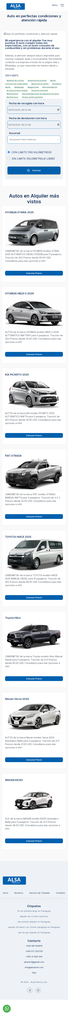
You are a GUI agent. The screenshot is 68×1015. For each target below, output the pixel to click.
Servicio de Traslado (39, 893)
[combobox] (34, 140)
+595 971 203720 (34, 951)
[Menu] (64, 6)
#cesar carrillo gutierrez (32, 97)
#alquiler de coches (15, 81)
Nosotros (18, 893)
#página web (33, 87)
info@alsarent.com (34, 967)
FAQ (34, 972)
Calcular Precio (34, 273)
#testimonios (12, 94)
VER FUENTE (12, 75)
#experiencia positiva (37, 81)
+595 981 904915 (34, 945)
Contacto (60, 893)
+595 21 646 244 (34, 956)
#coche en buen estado (17, 91)
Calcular (36, 170)
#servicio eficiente (39, 91)
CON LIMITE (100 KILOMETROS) (32, 152)
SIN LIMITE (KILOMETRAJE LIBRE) (33, 158)
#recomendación (49, 87)
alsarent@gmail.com (34, 962)
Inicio (5, 893)
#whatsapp (19, 87)
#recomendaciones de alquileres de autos (40, 94)
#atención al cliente (40, 84)
